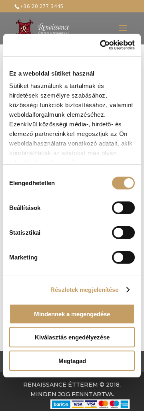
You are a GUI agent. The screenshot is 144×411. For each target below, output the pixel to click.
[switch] (123, 207)
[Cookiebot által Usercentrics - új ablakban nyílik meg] (101, 45)
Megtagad (72, 360)
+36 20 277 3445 (42, 6)
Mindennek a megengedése (72, 313)
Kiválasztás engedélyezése (72, 337)
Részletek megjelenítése (84, 289)
